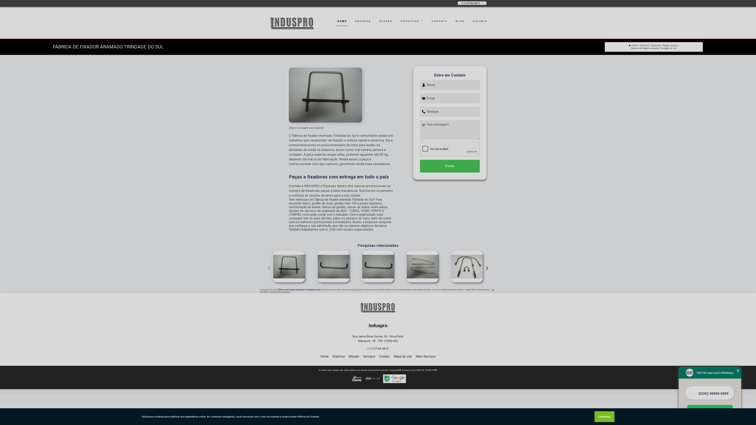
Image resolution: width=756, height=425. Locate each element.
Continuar (604, 416)
